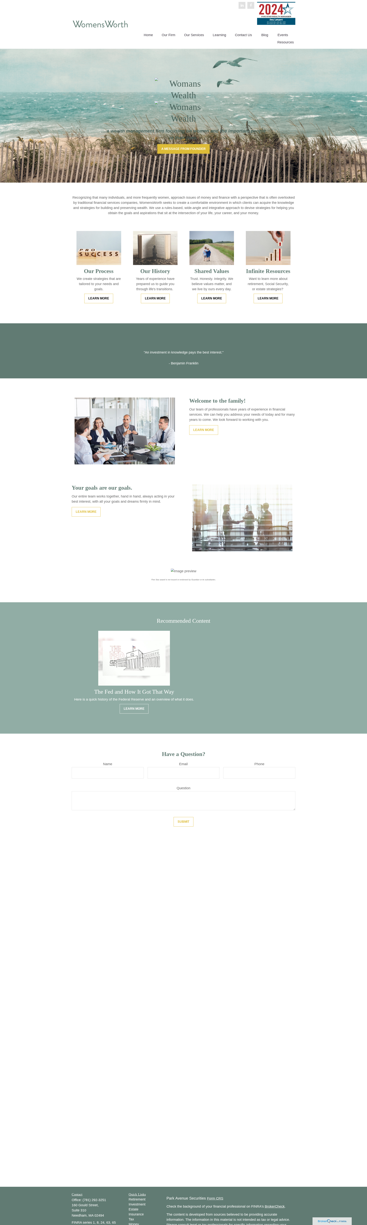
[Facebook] (250, 5)
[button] (148, 35)
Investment (137, 1204)
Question (183, 788)
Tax (131, 1219)
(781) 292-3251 (94, 1200)
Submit (183, 821)
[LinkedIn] (242, 5)
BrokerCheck (275, 1206)
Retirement (137, 1199)
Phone (259, 764)
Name (107, 764)
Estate (133, 1209)
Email (183, 764)
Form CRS (215, 1198)
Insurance (136, 1214)
